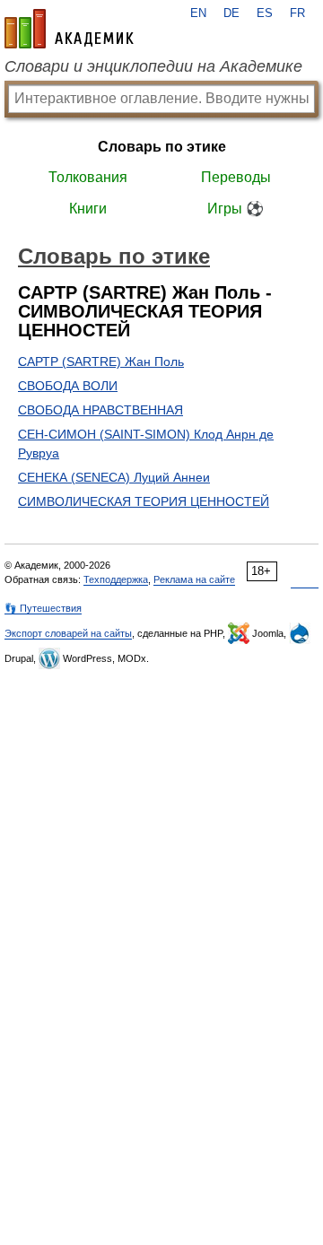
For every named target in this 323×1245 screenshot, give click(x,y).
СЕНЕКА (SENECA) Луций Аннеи (114, 477)
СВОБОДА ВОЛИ (68, 386)
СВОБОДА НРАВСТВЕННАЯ (100, 410)
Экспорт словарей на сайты (68, 633)
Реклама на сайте (194, 579)
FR (297, 13)
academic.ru (69, 28)
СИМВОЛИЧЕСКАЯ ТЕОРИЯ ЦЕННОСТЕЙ (143, 501)
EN (198, 13)
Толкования (87, 177)
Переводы (236, 177)
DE (231, 13)
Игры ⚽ (235, 208)
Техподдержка (115, 579)
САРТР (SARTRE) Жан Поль (101, 361)
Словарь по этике (162, 146)
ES (265, 13)
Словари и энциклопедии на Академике (153, 66)
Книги (88, 208)
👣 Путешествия (43, 608)
